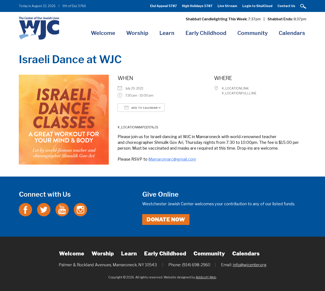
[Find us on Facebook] (25, 209)
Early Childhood (205, 33)
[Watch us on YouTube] (62, 209)
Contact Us (286, 6)
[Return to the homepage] (39, 28)
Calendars (292, 33)
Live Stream (227, 6)
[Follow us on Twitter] (43, 209)
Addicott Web (206, 277)
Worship (137, 33)
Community (252, 33)
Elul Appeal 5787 (163, 6)
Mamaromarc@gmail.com (172, 159)
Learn (166, 33)
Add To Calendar (144, 107)
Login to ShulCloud (257, 6)
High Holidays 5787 (197, 6)
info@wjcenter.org (249, 264)
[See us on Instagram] (80, 209)
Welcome (103, 33)
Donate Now (166, 219)
